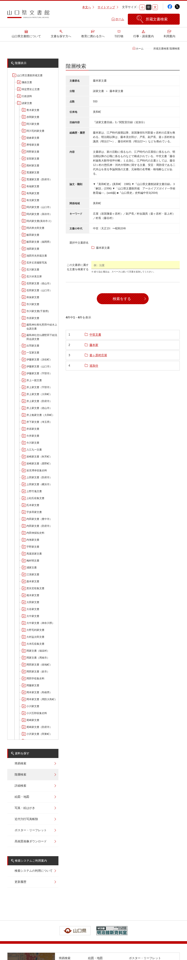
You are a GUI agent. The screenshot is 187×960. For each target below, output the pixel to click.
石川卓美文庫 (34, 276)
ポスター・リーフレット (31, 830)
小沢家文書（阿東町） (39, 733)
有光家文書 (32, 200)
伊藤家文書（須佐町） (39, 359)
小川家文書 (32, 706)
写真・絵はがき (25, 807)
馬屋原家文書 (34, 553)
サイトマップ (106, 7)
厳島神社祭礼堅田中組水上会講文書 (41, 326)
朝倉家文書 (32, 137)
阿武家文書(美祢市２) (38, 221)
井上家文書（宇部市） (39, 387)
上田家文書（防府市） (39, 477)
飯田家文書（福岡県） (39, 241)
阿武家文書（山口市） (39, 207)
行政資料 (27, 96)
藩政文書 (27, 82)
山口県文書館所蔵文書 (30, 75)
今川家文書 (32, 442)
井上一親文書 (34, 380)
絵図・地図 (22, 796)
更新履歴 (20, 881)
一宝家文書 (32, 352)
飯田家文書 (32, 234)
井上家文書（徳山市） (39, 408)
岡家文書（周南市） (37, 657)
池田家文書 (32, 248)
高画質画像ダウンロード (31, 841)
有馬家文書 (32, 193)
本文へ (86, 7)
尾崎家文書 (32, 720)
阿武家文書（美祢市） (39, 214)
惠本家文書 (32, 581)
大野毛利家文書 (35, 629)
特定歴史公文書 (31, 89)
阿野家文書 (32, 151)
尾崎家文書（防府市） (39, 727)
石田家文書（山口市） (39, 290)
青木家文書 (32, 110)
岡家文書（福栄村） (37, 650)
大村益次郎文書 (35, 636)
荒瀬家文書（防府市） (39, 179)
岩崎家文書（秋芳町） (39, 456)
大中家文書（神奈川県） (40, 623)
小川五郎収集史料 (36, 713)
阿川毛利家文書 (35, 130)
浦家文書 (31, 567)
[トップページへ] (28, 15)
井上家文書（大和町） (39, 394)
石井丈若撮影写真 (36, 262)
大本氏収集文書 (35, 643)
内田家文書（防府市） (39, 525)
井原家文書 (32, 428)
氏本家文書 (32, 505)
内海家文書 (32, 539)
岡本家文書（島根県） (39, 692)
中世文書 (95, 334)
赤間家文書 (32, 117)
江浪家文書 (32, 574)
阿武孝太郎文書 (35, 227)
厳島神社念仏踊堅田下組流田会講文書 (41, 337)
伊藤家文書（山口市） (39, 366)
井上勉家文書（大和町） (40, 414)
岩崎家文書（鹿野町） (39, 463)
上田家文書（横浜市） (39, 484)
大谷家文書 (32, 609)
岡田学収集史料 (35, 678)
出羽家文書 (32, 345)
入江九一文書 (34, 449)
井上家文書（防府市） (39, 401)
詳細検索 (20, 785)
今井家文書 (32, 435)
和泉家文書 (32, 297)
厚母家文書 (32, 144)
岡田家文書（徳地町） (39, 664)
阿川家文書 (32, 123)
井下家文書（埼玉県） (39, 421)
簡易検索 (20, 763)
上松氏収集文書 (35, 498)
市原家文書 (32, 318)
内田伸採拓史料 (35, 532)
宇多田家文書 (34, 512)
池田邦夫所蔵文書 (36, 255)
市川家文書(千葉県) (37, 311)
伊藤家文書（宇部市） (39, 373)
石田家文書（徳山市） (39, 283)
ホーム (119, 19)
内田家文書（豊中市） (39, 518)
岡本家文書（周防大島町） (41, 699)
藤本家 (93, 345)
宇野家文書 (32, 546)
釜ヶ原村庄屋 (98, 355)
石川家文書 (32, 269)
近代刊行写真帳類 (26, 819)
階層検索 (20, 774)
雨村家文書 (32, 165)
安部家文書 (32, 158)
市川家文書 (32, 304)
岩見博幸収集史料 (36, 470)
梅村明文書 (32, 560)
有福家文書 (32, 186)
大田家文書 (32, 602)
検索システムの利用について (34, 870)
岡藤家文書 (32, 685)
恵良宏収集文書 (35, 588)
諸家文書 (27, 103)
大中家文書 (32, 616)
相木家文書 (32, 595)
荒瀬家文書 (32, 172)
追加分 (93, 365)
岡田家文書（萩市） (37, 671)
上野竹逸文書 (34, 491)
